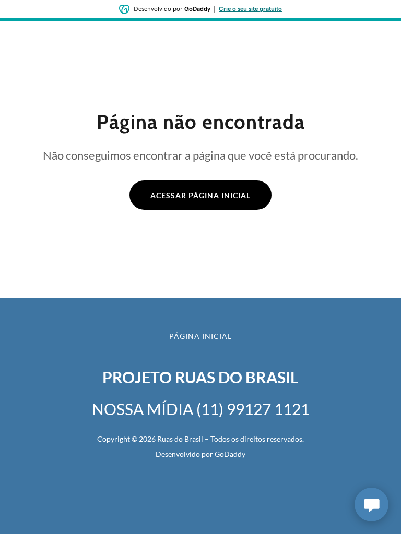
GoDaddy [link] (230, 454)
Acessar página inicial (200, 195)
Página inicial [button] (200, 336)
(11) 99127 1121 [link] (253, 408)
